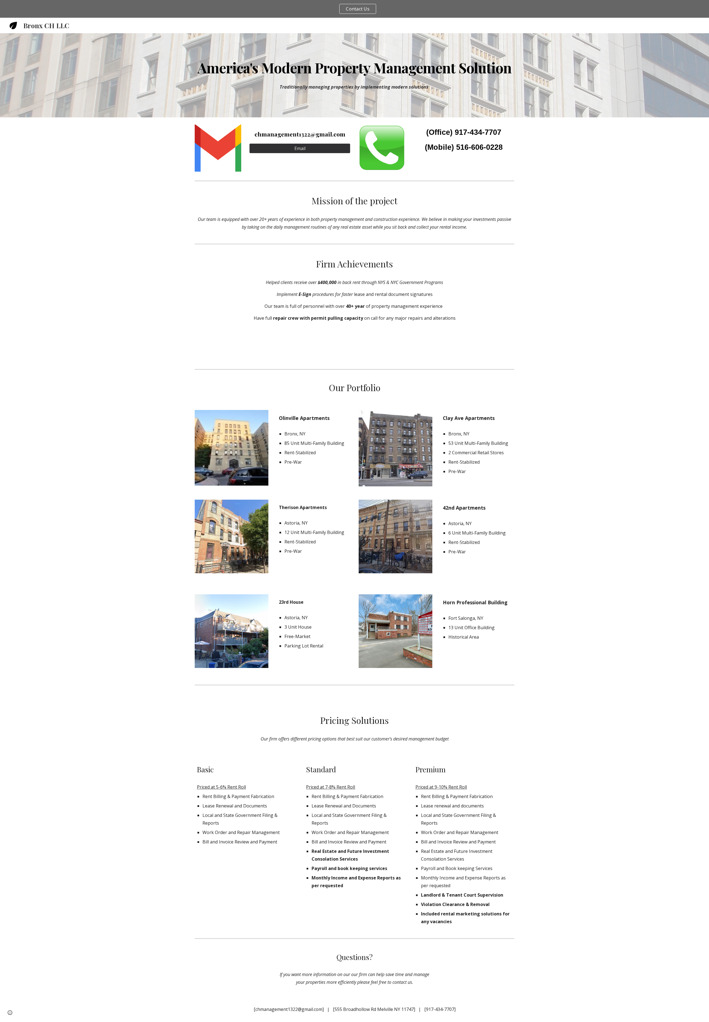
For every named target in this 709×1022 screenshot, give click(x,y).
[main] (354, 67)
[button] (10, 1012)
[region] (354, 9)
